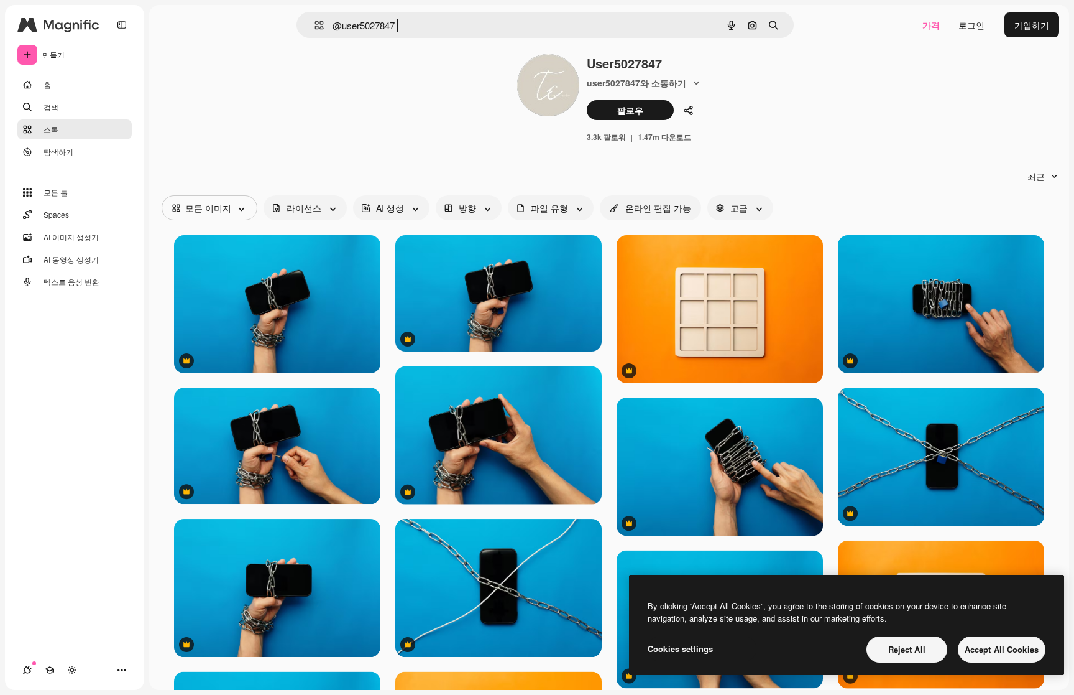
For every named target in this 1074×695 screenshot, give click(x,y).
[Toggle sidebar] (122, 25)
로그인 (971, 25)
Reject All (906, 649)
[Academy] (50, 670)
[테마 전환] (72, 670)
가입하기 (1031, 25)
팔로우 (630, 110)
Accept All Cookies (1002, 649)
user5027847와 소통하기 (636, 83)
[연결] (27, 670)
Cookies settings (680, 649)
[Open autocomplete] (314, 25)
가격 (931, 25)
